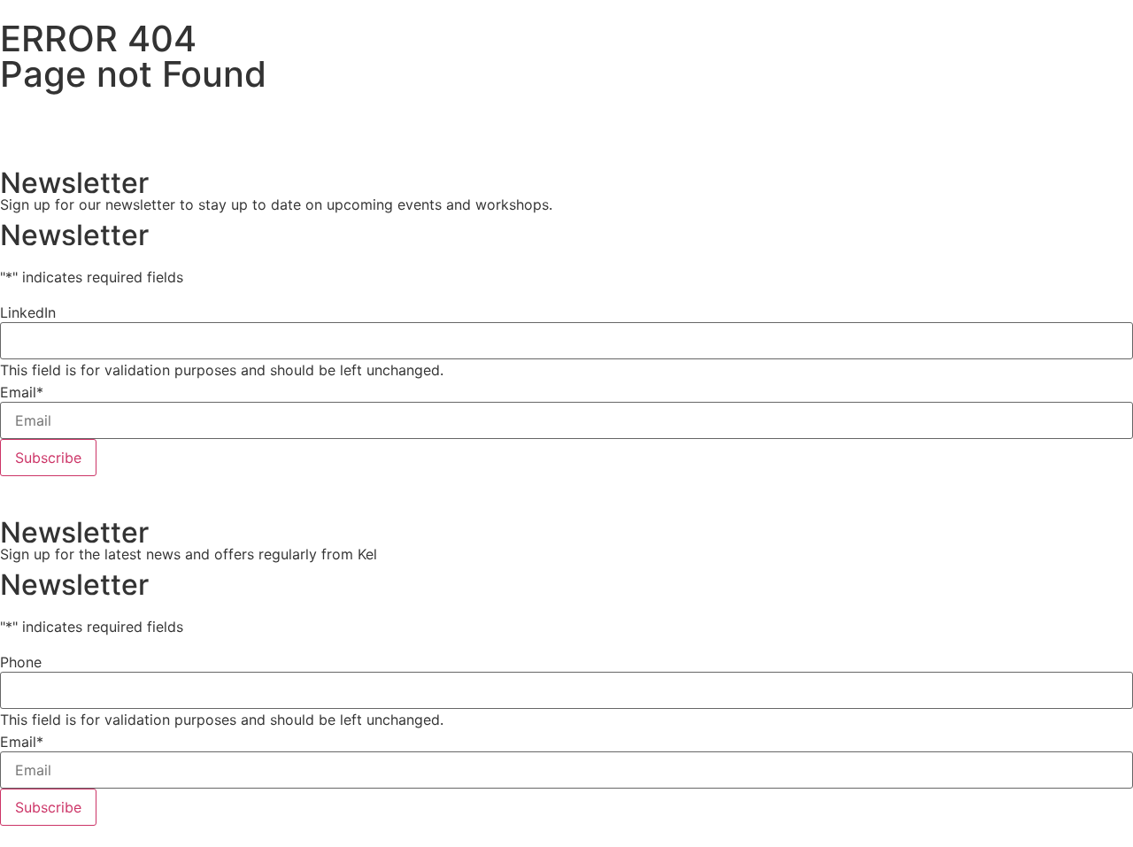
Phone (21, 662)
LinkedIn (28, 312)
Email (21, 392)
